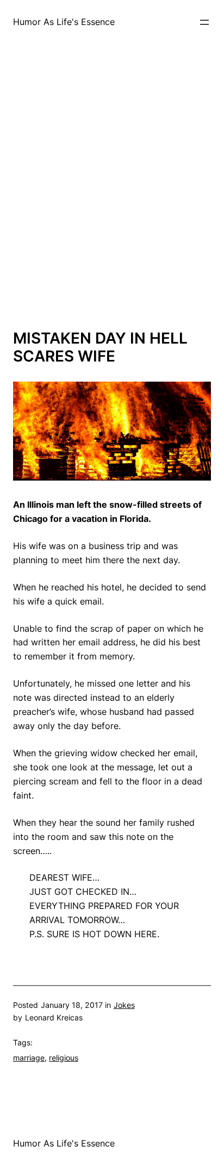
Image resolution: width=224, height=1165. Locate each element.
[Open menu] (204, 22)
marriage (29, 1057)
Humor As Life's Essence (64, 21)
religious (63, 1057)
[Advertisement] (112, 196)
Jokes (124, 1005)
